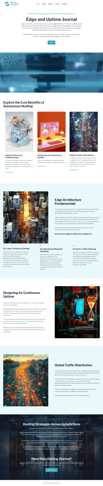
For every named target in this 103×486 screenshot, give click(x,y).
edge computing (82, 221)
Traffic (57, 4)
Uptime (50, 4)
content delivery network (73, 381)
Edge (44, 4)
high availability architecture (19, 321)
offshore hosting (75, 440)
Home (38, 4)
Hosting (64, 4)
